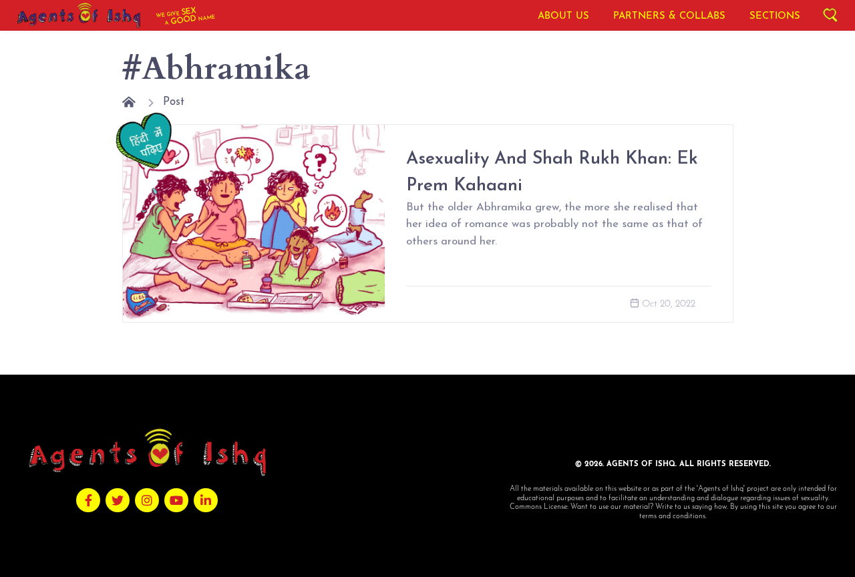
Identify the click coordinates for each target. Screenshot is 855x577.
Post (173, 102)
